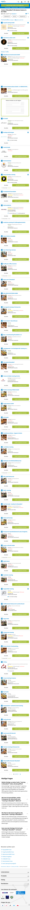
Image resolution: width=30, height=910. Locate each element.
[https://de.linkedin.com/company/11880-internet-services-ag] (13, 905)
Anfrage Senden (20, 33)
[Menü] (28, 2)
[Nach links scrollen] (2, 16)
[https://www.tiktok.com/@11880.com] (10, 905)
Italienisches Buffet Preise (8, 854)
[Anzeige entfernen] (29, 905)
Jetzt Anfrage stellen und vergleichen (15, 5)
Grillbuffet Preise (6, 859)
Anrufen (6, 33)
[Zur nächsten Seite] (20, 774)
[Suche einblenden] (18, 2)
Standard (14, 13)
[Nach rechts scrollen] (27, 16)
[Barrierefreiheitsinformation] (25, 1)
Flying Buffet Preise (6, 849)
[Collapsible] (27, 783)
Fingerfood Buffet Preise (8, 852)
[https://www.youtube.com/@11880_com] (17, 905)
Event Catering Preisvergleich (9, 863)
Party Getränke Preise (7, 861)
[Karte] (26, 13)
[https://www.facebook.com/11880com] (2, 905)
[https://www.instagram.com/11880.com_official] (6, 905)
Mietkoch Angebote (7, 856)
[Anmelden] (21, 2)
